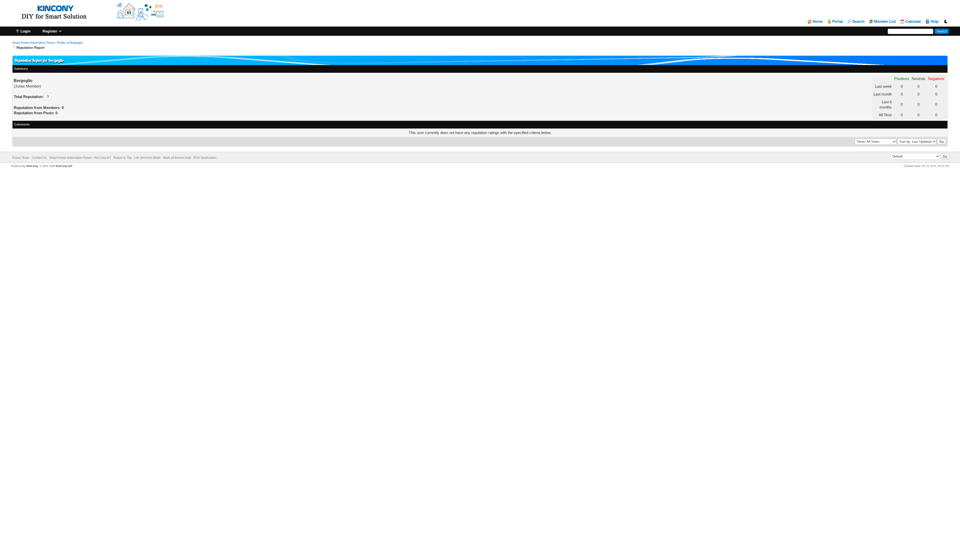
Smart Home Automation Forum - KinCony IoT (80, 158)
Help (934, 22)
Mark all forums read (177, 158)
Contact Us (39, 158)
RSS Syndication (205, 158)
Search (858, 22)
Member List (885, 22)
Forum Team (20, 158)
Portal (837, 22)
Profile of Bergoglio (70, 42)
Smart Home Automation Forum (33, 42)
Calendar (913, 22)
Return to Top (123, 158)
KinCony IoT (64, 166)
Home (817, 22)
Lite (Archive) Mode (147, 158)
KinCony (32, 166)
